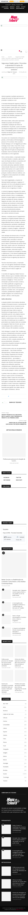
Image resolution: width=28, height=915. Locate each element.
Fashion (14, 735)
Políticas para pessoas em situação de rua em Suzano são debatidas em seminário (7, 662)
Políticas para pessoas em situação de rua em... (14, 460)
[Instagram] (14, 10)
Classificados (5, 6)
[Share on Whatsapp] (15, 396)
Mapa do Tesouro (12, 72)
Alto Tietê (14, 703)
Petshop (23, 6)
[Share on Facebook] (11, 396)
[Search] (23, 51)
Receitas (14, 770)
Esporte (14, 731)
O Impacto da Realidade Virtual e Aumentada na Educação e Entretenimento (18, 630)
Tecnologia (14, 777)
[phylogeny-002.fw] (14, 26)
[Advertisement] (14, 40)
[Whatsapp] (16, 10)
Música (14, 759)
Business (14, 710)
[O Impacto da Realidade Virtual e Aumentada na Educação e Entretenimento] (6, 632)
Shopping (6, 8)
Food (14, 746)
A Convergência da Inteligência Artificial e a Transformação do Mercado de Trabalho (18, 605)
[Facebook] (3, 816)
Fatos (14, 738)
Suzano (10, 57)
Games (14, 756)
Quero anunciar (20, 8)
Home (3, 57)
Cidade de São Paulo (14, 714)
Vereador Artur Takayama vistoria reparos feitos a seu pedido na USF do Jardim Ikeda (19, 593)
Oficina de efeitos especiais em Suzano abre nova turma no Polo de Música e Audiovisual (20, 662)
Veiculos (12, 8)
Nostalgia (14, 763)
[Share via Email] (18, 396)
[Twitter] (5, 816)
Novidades (14, 766)
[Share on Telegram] (17, 396)
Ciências (14, 717)
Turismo (14, 781)
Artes (14, 707)
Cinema (14, 721)
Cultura (14, 728)
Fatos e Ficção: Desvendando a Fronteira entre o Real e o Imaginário (19, 618)
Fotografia (14, 749)
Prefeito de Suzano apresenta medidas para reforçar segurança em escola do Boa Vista (20, 687)
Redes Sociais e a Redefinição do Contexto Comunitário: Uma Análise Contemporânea (14, 581)
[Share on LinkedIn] (14, 396)
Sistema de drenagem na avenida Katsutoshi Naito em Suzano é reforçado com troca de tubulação (7, 688)
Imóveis (18, 6)
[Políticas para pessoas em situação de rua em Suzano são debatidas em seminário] (14, 445)
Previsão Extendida (16, 533)
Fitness (14, 742)
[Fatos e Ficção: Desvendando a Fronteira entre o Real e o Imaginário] (6, 619)
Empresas (12, 6)
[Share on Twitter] (12, 396)
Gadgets (14, 752)
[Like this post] (9, 396)
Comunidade (14, 724)
